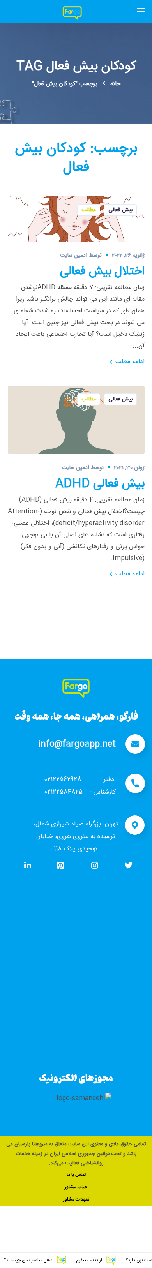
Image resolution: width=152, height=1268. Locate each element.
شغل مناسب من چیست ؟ (43, 1260)
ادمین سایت (73, 255)
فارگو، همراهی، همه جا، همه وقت (76, 716)
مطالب (88, 210)
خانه (115, 84)
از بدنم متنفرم (104, 1260)
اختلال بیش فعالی (102, 272)
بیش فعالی (120, 210)
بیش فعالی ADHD (100, 484)
